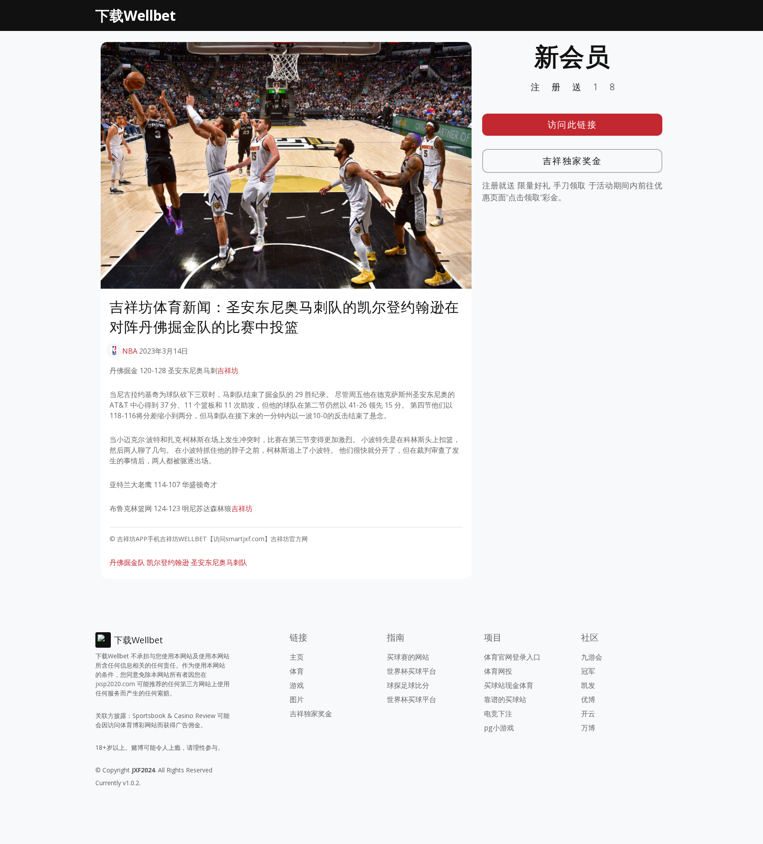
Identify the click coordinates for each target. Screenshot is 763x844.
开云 (588, 713)
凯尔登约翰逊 (168, 562)
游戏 (297, 685)
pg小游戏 (499, 728)
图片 (297, 699)
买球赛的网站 (408, 657)
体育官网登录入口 (512, 657)
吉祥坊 (227, 370)
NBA (129, 351)
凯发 (588, 685)
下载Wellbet (135, 15)
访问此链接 (572, 124)
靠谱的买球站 (505, 699)
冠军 (588, 671)
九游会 (591, 657)
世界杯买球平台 (411, 671)
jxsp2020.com (115, 684)
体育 (297, 671)
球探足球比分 (408, 685)
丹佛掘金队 (127, 562)
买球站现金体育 (508, 685)
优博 (588, 699)
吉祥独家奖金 (572, 161)
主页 (297, 657)
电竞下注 (498, 713)
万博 (588, 728)
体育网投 (498, 671)
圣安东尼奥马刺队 (219, 562)
